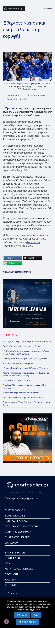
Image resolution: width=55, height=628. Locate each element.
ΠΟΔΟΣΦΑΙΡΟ (14, 95)
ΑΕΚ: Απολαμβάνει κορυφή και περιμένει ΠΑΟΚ (23, 398)
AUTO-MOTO (12, 585)
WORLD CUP (12, 542)
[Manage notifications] (6, 621)
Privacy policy (27, 622)
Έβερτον (10, 108)
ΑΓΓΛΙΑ (11, 272)
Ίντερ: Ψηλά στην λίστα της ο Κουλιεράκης (21, 393)
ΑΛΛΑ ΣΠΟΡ (11, 579)
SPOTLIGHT (11, 574)
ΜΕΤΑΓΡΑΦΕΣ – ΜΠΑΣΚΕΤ (20, 569)
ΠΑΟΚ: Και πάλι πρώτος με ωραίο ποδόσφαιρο (23, 346)
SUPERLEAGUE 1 (15, 510)
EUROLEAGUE (13, 558)
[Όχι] (51, 612)
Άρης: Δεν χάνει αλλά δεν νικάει (17, 380)
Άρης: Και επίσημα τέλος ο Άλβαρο (18, 363)
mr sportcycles (38, 95)
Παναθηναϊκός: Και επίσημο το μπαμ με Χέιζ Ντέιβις (25, 358)
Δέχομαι (22, 615)
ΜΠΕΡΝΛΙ (27, 272)
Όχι (36, 615)
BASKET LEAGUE (15, 552)
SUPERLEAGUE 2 (15, 515)
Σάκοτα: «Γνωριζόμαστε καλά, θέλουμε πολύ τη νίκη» (26, 368)
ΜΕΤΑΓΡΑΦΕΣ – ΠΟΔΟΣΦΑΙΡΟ (22, 526)
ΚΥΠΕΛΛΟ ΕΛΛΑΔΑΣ (16, 521)
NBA (7, 563)
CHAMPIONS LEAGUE (17, 537)
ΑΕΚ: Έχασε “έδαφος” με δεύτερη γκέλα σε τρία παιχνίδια (27, 341)
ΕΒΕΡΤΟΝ (19, 272)
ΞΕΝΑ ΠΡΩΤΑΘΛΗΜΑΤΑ (18, 532)
